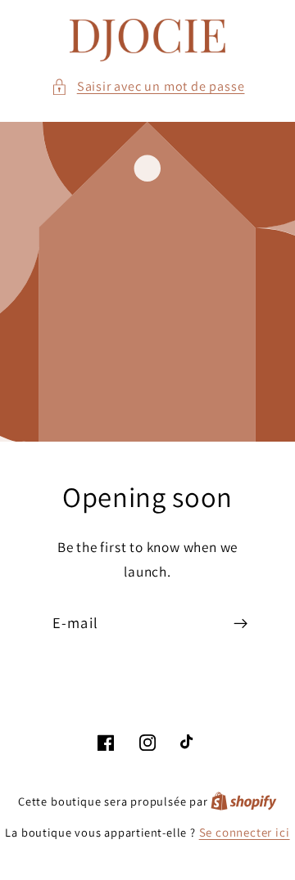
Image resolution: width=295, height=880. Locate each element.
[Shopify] (244, 801)
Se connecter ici (244, 832)
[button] (148, 86)
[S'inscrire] (240, 624)
